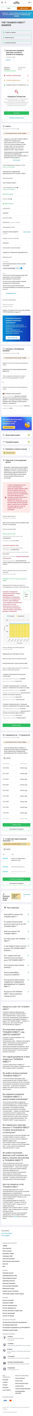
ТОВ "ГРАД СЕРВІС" (6, 1233)
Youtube (5, 1385)
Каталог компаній (8, 1300)
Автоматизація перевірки (10, 1286)
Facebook (5, 1379)
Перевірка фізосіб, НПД (10, 1275)
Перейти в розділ (16, 725)
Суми (15, 1216)
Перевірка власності (9, 1280)
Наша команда (7, 1251)
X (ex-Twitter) (7, 1390)
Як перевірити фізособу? (10, 1325)
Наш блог (5, 1264)
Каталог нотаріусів (8, 1316)
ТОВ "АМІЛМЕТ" (5, 1235)
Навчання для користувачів (11, 1261)
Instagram (5, 1387)
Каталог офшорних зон (9, 1308)
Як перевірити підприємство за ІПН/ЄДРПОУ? (16, 1327)
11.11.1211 (5, 871)
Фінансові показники (9, 1283)
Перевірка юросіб (8, 1273)
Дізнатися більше (9, 427)
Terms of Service (20, 1378)
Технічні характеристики (22, 1388)
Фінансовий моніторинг (10, 1278)
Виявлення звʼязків (8, 1288)
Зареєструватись (13, 337)
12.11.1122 (5, 866)
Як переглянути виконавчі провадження (15, 1322)
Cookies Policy (19, 1386)
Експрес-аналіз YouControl (11, 1291)
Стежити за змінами (10, 32)
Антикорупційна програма (20, 1392)
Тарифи (5, 1245)
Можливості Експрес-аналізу (16, 118)
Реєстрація (25, 8)
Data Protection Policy (21, 1383)
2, (8, 403)
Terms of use (19, 1381)
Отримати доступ (10, 452)
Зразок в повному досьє (17, 879)
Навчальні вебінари (9, 1258)
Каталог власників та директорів (12, 1310)
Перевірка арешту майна (10, 1330)
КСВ (4, 1266)
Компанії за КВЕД (8, 1303)
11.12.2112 (5, 858)
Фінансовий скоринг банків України (13, 1293)
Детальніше (26, 232)
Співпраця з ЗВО (7, 1256)
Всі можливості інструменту (16, 829)
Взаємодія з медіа (8, 1253)
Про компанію (7, 1248)
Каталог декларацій (9, 1313)
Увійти (8, 8)
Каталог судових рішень (10, 1305)
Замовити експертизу (10, 42)
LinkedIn (5, 1382)
